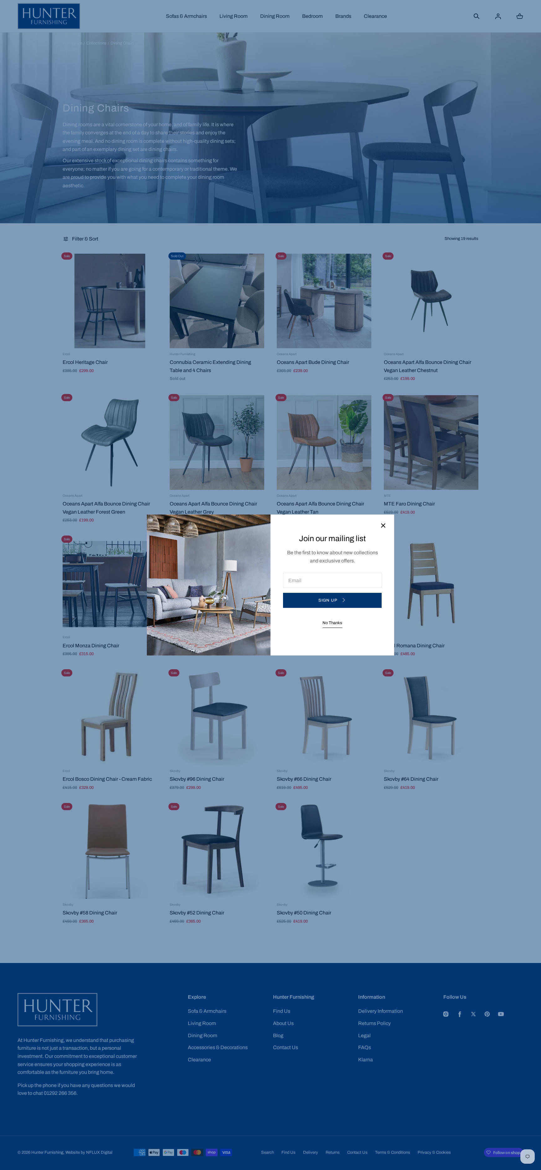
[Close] (383, 526)
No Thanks (332, 623)
